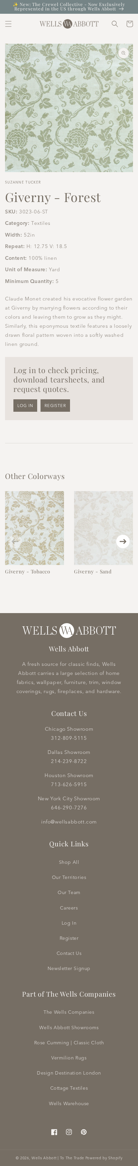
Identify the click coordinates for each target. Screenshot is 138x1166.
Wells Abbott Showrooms (68, 1027)
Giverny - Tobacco (27, 571)
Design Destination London (69, 1073)
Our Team (69, 892)
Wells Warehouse (69, 1103)
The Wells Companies (69, 1012)
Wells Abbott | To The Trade (57, 1158)
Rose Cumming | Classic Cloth (69, 1043)
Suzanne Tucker (23, 182)
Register (55, 405)
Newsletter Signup (69, 968)
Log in (25, 405)
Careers (69, 908)
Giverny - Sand (93, 571)
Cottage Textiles (69, 1088)
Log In (69, 923)
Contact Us (69, 953)
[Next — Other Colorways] (123, 541)
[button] (8, 23)
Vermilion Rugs (68, 1058)
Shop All (69, 862)
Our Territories (69, 877)
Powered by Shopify (104, 1158)
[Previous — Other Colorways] (15, 541)
